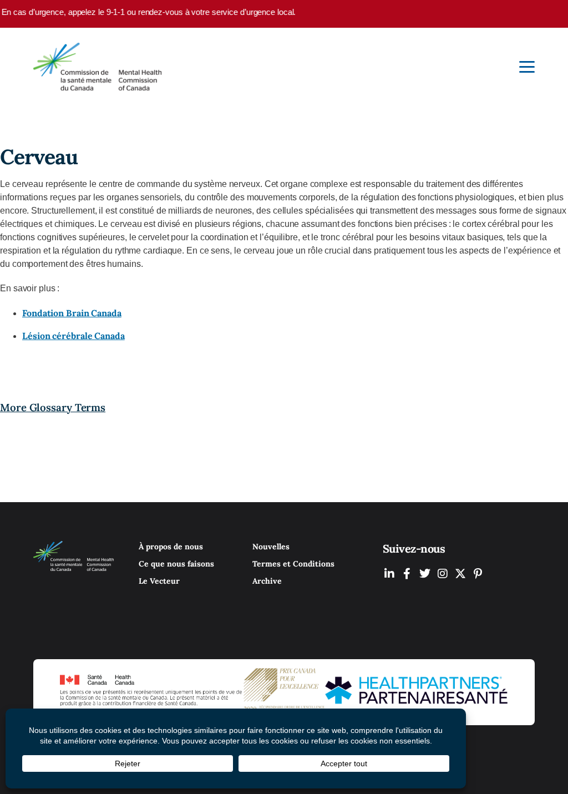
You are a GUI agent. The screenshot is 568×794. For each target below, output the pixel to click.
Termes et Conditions (293, 564)
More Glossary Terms (52, 407)
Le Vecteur (159, 581)
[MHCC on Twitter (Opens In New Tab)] (425, 573)
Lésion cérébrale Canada (73, 335)
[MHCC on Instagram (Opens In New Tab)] (442, 573)
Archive (267, 581)
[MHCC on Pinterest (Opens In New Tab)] (478, 573)
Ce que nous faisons (176, 564)
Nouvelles (271, 547)
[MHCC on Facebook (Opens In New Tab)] (407, 573)
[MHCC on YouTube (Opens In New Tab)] (460, 573)
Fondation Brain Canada (71, 312)
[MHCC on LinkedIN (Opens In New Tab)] (389, 573)
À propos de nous (171, 547)
